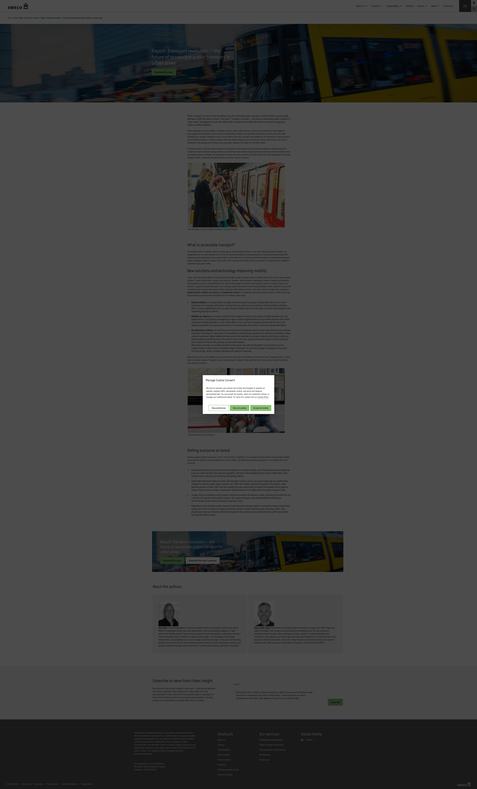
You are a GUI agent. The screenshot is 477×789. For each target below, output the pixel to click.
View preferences (219, 408)
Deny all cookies (239, 408)
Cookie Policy (263, 397)
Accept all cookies (260, 408)
